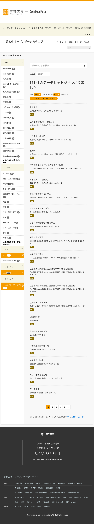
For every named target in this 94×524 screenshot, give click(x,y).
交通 (38, 502)
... (60, 407)
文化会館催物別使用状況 (40, 193)
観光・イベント (71, 502)
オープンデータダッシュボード (16, 28)
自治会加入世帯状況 (38, 331)
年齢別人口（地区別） (39, 179)
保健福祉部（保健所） (75, 483)
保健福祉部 (61, 483)
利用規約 (47, 507)
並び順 (32, 74)
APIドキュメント (77, 417)
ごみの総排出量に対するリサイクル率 (46, 165)
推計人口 (33, 150)
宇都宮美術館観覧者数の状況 (42, 222)
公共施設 (31, 497)
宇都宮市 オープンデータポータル (21, 476)
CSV (31, 114)
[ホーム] (4, 55)
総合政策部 (29, 483)
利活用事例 (86, 28)
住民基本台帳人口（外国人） (42, 121)
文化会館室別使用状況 (39, 208)
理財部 (37, 483)
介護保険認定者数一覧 (39, 345)
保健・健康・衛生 (75, 497)
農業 (22, 502)
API (68, 417)
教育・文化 (30, 502)
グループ (78, 42)
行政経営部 (18, 483)
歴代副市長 (34, 389)
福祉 (64, 497)
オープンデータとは (71, 28)
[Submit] (89, 47)
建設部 (40, 488)
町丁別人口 (34, 107)
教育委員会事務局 (41, 492)
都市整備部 (49, 488)
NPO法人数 (35, 316)
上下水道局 (18, 492)
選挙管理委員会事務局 (57, 492)
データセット (61, 42)
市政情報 (46, 502)
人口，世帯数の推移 (38, 374)
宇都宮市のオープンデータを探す (46, 28)
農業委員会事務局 (74, 492)
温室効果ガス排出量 (38, 302)
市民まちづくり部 (49, 483)
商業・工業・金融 (57, 502)
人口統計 (40, 497)
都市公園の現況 (36, 237)
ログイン (86, 34)
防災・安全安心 (20, 497)
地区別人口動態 (36, 360)
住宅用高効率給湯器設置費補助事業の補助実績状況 (52, 285)
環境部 (26, 488)
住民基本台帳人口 (37, 136)
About (86, 42)
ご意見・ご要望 (36, 507)
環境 (16, 502)
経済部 (33, 488)
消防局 (58, 488)
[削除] (39, 95)
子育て (86, 497)
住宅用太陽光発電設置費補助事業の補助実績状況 (51, 268)
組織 (70, 42)
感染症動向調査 (36, 254)
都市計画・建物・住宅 (53, 497)
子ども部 (18, 488)
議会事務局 (29, 492)
